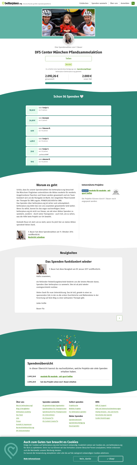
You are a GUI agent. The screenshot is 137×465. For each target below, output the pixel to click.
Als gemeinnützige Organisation (53, 405)
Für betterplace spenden (77, 412)
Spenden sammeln (99, 3)
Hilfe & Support (100, 405)
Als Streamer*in (48, 418)
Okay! (111, 458)
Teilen (68, 58)
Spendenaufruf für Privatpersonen (54, 412)
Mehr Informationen (32, 459)
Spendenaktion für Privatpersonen (54, 408)
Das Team (19, 415)
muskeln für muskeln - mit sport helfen (57, 376)
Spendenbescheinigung (77, 423)
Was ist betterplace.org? (24, 405)
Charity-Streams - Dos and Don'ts (106, 412)
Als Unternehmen (49, 415)
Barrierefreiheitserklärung (25, 427)
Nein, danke (85, 458)
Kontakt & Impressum (24, 424)
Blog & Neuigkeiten (22, 408)
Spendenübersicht (75, 420)
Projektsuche (73, 405)
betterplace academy (23, 412)
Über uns (114, 3)
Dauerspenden (74, 426)
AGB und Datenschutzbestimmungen (108, 408)
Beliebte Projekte (75, 408)
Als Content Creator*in (50, 421)
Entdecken (84, 3)
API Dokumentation (23, 431)
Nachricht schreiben (36, 237)
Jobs (17, 418)
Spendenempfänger (84, 69)
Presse (18, 421)
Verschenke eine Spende (103, 415)
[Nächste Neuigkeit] (119, 318)
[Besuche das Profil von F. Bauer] (68, 38)
